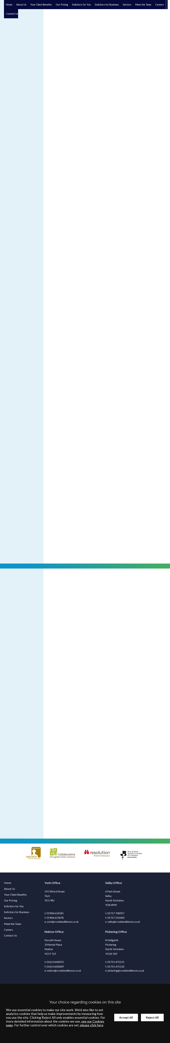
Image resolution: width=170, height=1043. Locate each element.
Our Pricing (62, 4)
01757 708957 (115, 913)
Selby (109, 883)
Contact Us (12, 13)
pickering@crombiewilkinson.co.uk (126, 970)
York (47, 883)
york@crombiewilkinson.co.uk (63, 921)
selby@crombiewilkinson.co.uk (124, 921)
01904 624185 (55, 913)
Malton (49, 931)
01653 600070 (55, 961)
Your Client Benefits (41, 4)
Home (9, 4)
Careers (159, 4)
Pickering (111, 931)
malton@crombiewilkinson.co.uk (64, 970)
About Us (21, 4)
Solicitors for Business (16, 912)
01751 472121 (115, 961)
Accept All (126, 1017)
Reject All (152, 1017)
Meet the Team (143, 4)
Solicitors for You (14, 906)
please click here (91, 1025)
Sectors (127, 4)
